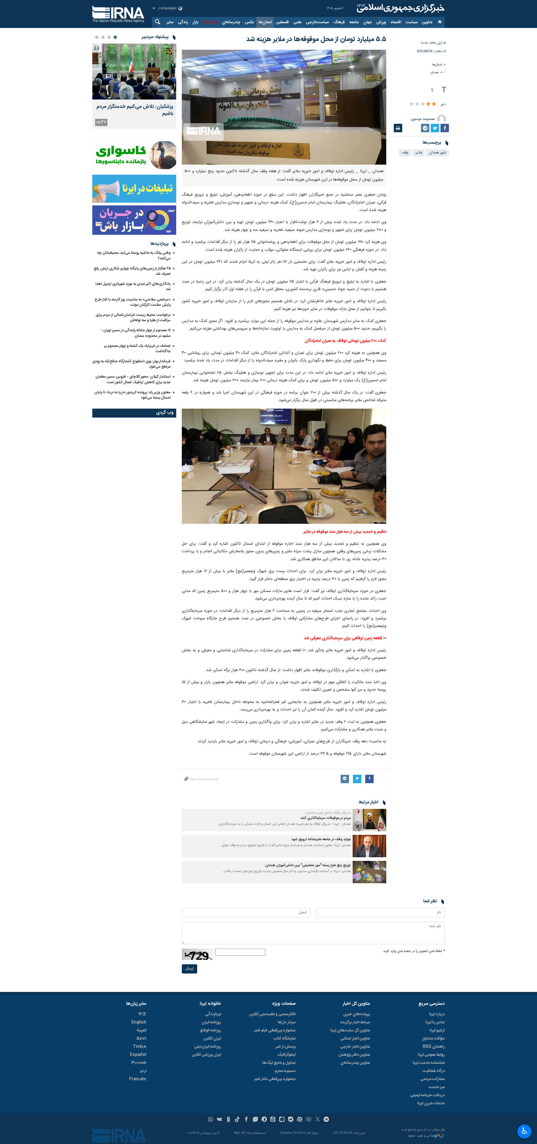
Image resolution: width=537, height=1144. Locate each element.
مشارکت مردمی (432, 1079)
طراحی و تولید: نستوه (421, 1136)
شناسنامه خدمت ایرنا (429, 1063)
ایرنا (400, 8)
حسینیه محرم (285, 1071)
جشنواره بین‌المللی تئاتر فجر (275, 1079)
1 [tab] (115, 37)
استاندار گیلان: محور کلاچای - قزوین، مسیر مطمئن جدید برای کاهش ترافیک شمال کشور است (133, 379)
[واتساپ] (211, 1119)
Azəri (141, 1038)
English (138, 1022)
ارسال (189, 969)
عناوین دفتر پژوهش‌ (354, 1054)
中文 (142, 1014)
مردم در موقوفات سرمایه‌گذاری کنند (325, 818)
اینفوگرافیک (286, 1054)
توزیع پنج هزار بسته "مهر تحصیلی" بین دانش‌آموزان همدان (308, 865)
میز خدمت (436, 1087)
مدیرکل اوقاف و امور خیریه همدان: (328, 813)
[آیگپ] (282, 1119)
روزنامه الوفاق (210, 1030)
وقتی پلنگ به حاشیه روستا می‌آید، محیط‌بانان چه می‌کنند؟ (134, 255)
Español (138, 1054)
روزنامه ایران (211, 1022)
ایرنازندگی (213, 1014)
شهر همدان (437, 153)
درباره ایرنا (437, 1014)
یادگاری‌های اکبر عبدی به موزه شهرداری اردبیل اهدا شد (133, 286)
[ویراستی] (255, 1119)
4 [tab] (96, 37)
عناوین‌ (427, 22)
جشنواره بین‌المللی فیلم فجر (275, 1030)
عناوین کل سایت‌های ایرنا (350, 1030)
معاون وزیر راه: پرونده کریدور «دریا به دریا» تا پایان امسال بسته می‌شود (132, 395)
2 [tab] (109, 37)
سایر (170, 22)
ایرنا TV (208, 22)
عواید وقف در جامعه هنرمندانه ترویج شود (321, 839)
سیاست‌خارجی (317, 22)
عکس (249, 22)
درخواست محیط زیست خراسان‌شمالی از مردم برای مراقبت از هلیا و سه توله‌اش (133, 317)
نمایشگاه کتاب (285, 1038)
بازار (195, 22)
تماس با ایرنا (435, 1022)
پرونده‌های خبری (356, 1014)
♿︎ (524, 1131)
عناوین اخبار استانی (355, 1038)
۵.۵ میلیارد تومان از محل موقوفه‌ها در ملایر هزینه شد (316, 39)
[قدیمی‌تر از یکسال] (369, 820)
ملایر (418, 153)
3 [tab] (103, 37)
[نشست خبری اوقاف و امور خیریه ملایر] (284, 466)
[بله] (291, 1119)
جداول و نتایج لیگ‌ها (279, 1063)
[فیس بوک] (246, 1119)
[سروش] (264, 1119)
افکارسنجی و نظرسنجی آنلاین (272, 1014)
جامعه (354, 22)
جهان (367, 22)
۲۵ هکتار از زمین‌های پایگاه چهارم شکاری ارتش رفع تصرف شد (132, 271)
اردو (143, 1071)
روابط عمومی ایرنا (431, 1054)
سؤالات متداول (433, 1038)
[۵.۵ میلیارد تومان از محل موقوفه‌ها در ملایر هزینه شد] (284, 107)
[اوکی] (228, 1119)
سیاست (412, 22)
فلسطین (282, 22)
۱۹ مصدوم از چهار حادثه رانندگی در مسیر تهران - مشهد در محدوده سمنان (136, 333)
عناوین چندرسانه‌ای (355, 1063)
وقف (405, 153)
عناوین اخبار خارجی (355, 1046)
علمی (297, 22)
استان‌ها (265, 22)
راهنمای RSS (434, 1046)
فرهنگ (339, 22)
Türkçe (139, 1046)
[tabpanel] (134, 86)
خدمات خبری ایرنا (431, 1103)
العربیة (141, 1030)
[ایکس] (317, 1119)
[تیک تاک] (237, 1119)
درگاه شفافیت (434, 1071)
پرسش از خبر (286, 1046)
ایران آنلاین (212, 1038)
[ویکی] (219, 1119)
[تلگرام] (326, 1119)
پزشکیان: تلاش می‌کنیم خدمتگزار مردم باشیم (134, 110)
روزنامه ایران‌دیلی (207, 1046)
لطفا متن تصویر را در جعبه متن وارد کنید (414, 951)
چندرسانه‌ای (231, 22)
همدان (434, 72)
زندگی (183, 22)
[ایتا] (273, 1119)
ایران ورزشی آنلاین (206, 1054)
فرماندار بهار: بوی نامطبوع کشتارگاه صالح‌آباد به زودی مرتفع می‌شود (131, 364)
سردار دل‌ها (287, 1022)
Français (137, 1079)
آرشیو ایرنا (437, 1030)
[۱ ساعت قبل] (134, 72)
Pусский (138, 1063)
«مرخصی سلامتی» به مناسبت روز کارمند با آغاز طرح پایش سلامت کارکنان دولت (133, 302)
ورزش (381, 22)
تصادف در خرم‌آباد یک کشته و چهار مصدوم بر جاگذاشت (137, 348)
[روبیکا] (308, 1119)
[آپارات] (299, 1119)
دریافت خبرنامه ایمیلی (427, 1095)
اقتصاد (395, 22)
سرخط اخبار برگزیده (355, 1022)
